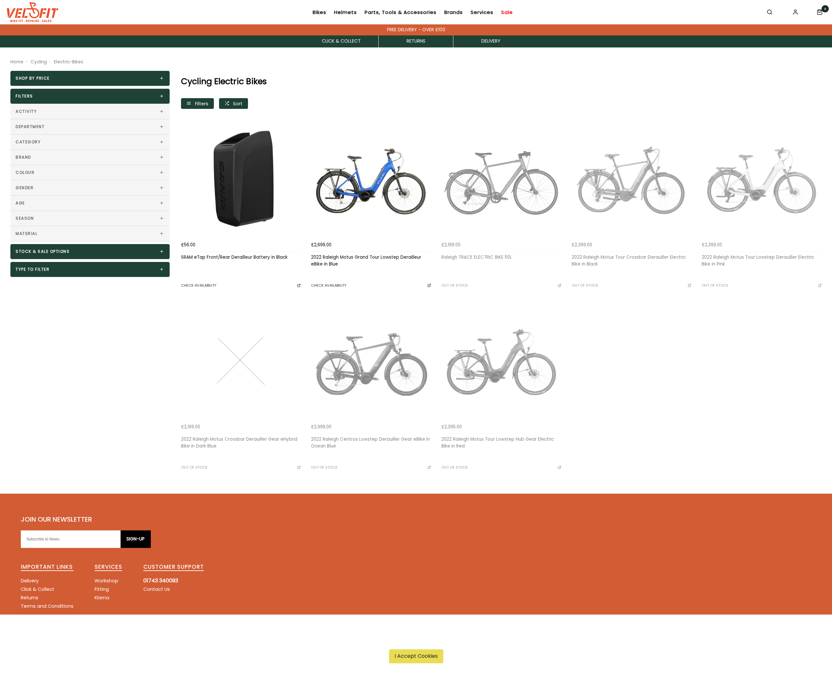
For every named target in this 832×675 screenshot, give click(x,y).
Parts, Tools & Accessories (400, 12)
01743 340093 (160, 580)
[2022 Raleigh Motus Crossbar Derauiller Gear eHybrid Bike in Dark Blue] (241, 361)
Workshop (106, 581)
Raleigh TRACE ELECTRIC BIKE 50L (476, 257)
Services (482, 12)
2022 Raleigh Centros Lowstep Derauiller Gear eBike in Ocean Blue (370, 442)
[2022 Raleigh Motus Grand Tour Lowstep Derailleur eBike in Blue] (371, 179)
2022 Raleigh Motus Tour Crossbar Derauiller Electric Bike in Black (629, 260)
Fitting (102, 589)
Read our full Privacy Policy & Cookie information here (416, 641)
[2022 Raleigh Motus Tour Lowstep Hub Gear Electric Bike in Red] (501, 361)
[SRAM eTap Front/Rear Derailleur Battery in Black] (241, 179)
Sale (507, 12)
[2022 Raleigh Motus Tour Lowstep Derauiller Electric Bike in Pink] (762, 179)
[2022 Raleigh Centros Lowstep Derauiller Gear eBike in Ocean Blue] (371, 361)
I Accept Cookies (416, 656)
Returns (29, 597)
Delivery (30, 581)
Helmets (345, 12)
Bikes (319, 12)
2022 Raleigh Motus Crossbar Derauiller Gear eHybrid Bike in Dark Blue (239, 442)
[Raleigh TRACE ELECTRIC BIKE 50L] (501, 179)
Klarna (102, 597)
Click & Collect (37, 589)
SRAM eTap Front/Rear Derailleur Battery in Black (234, 257)
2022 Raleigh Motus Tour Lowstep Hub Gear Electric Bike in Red (497, 442)
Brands (453, 12)
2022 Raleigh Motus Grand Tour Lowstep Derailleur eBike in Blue (366, 260)
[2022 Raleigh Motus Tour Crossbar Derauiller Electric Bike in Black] (632, 179)
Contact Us (156, 589)
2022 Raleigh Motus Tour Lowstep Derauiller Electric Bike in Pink (758, 260)
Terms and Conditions (47, 606)
